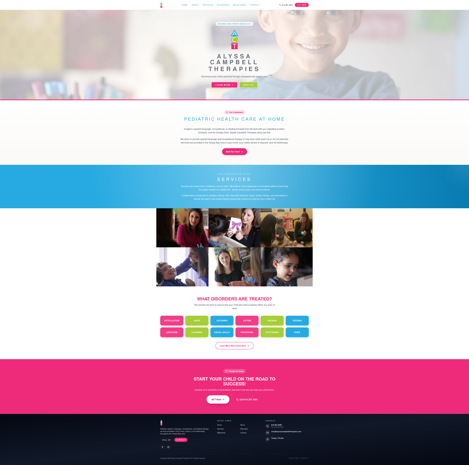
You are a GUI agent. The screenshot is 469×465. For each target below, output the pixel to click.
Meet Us (249, 85)
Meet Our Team (233, 151)
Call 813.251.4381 (249, 399)
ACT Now (216, 399)
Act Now (301, 5)
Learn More (222, 85)
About (195, 5)
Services (208, 5)
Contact (255, 5)
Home (185, 5)
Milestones (239, 5)
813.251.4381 (287, 5)
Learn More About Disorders (233, 345)
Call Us (166, 440)
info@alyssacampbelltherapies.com (286, 431)
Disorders (223, 5)
